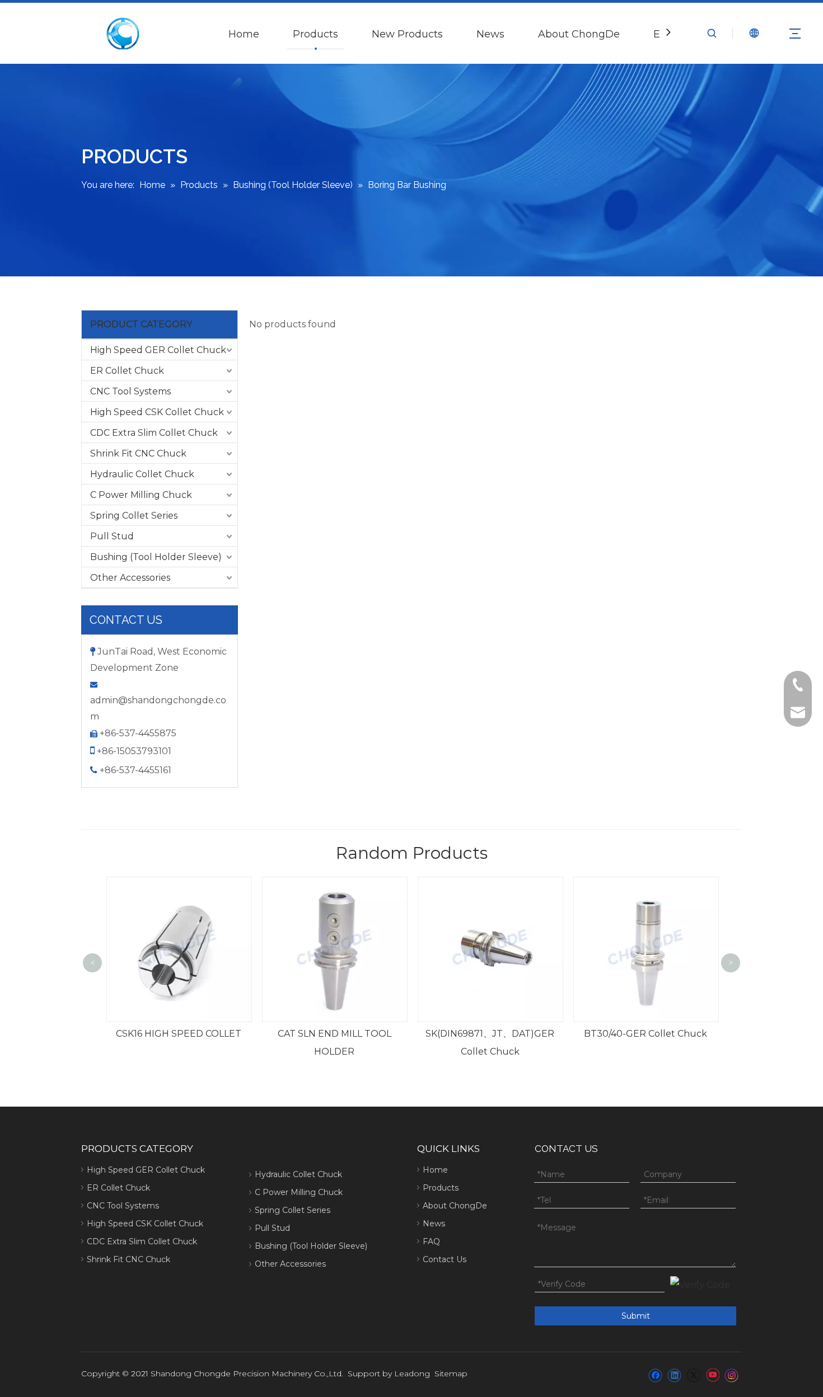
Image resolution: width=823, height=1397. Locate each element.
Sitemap (450, 1373)
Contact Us (444, 1259)
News (490, 34)
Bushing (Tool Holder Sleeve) (156, 557)
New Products (407, 34)
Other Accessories (130, 577)
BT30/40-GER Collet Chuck (505, 1033)
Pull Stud (112, 536)
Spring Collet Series (133, 515)
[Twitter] (693, 1375)
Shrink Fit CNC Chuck (138, 453)
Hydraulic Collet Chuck (142, 474)
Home (243, 34)
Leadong (412, 1373)
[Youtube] (712, 1375)
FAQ (431, 1241)
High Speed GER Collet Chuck (158, 350)
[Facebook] (655, 1375)
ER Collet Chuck (127, 370)
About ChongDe (579, 34)
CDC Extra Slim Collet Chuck (154, 432)
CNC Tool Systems (130, 391)
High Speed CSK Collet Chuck (157, 412)
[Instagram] (731, 1375)
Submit (635, 1316)
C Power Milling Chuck (141, 495)
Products (315, 34)
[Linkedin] (674, 1375)
